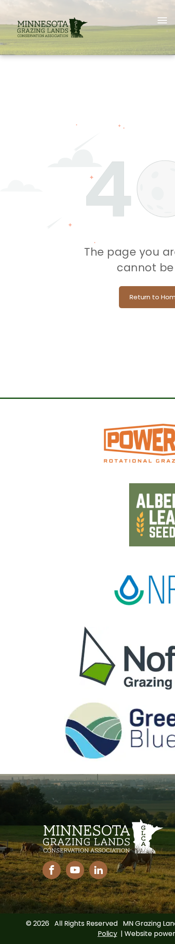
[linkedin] (98, 871)
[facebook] (51, 871)
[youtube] (75, 871)
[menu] (162, 20)
